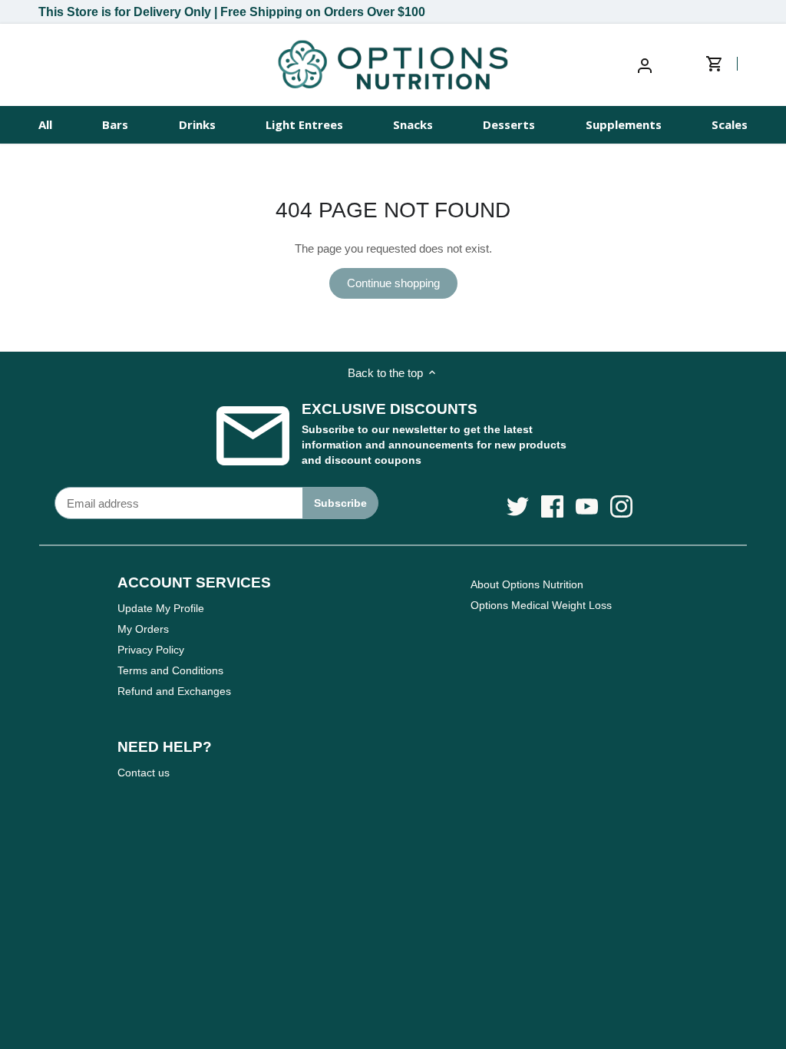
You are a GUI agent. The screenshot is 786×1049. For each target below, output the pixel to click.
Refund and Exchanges (174, 691)
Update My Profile (160, 608)
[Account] (645, 65)
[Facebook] (552, 506)
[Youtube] (587, 506)
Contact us (143, 772)
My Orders (143, 629)
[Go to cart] (725, 64)
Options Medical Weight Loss (541, 605)
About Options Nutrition (527, 584)
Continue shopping (393, 283)
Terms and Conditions (170, 670)
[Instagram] (621, 506)
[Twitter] (518, 506)
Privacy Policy (150, 650)
